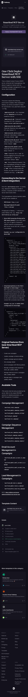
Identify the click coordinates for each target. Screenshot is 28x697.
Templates (4, 650)
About (16, 635)
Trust (16, 647)
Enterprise (4, 680)
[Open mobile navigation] (25, 2)
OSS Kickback (5, 653)
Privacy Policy (19, 668)
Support (3, 665)
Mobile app (4, 638)
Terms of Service (19, 671)
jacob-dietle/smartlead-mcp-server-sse (17, 51)
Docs (2, 641)
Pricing (3, 647)
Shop (16, 644)
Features (3, 635)
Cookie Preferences (20, 679)
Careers (17, 638)
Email (2, 677)
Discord (3, 668)
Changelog (4, 644)
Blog (16, 641)
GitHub (3, 674)
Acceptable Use (19, 665)
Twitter (3, 671)
